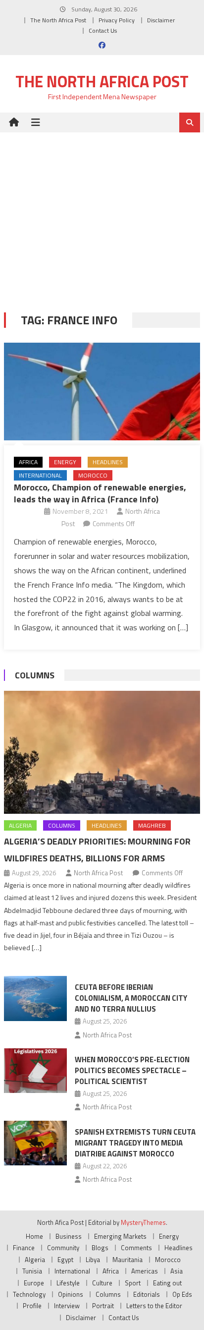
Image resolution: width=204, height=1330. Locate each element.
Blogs (100, 1248)
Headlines (108, 462)
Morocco (92, 475)
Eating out (167, 1283)
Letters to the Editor (154, 1306)
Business (68, 1236)
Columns (34, 675)
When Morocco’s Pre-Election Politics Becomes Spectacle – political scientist (132, 1070)
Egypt (65, 1260)
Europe (34, 1283)
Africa (28, 462)
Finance (24, 1248)
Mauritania (127, 1260)
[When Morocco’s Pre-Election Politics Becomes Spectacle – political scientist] (35, 1070)
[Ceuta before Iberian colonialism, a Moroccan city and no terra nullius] (35, 998)
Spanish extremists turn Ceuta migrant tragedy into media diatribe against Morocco (135, 1142)
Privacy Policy (117, 20)
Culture (102, 1283)
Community (63, 1248)
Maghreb (152, 825)
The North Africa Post (58, 20)
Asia (176, 1271)
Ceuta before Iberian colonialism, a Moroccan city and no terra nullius (131, 998)
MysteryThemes (143, 1222)
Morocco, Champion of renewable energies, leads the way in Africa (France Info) (100, 493)
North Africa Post (98, 873)
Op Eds (182, 1294)
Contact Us (103, 30)
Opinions (70, 1294)
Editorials (146, 1294)
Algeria (20, 825)
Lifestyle (68, 1283)
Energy (65, 462)
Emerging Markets (120, 1236)
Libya (93, 1260)
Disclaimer (161, 20)
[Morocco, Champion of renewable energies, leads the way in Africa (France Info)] (102, 391)
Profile (32, 1306)
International (40, 475)
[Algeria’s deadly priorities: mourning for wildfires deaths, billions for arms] (102, 752)
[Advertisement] (102, 215)
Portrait (103, 1306)
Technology (29, 1294)
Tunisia (32, 1271)
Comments (136, 1248)
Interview (67, 1306)
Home (34, 1236)
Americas (144, 1271)
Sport (133, 1283)
